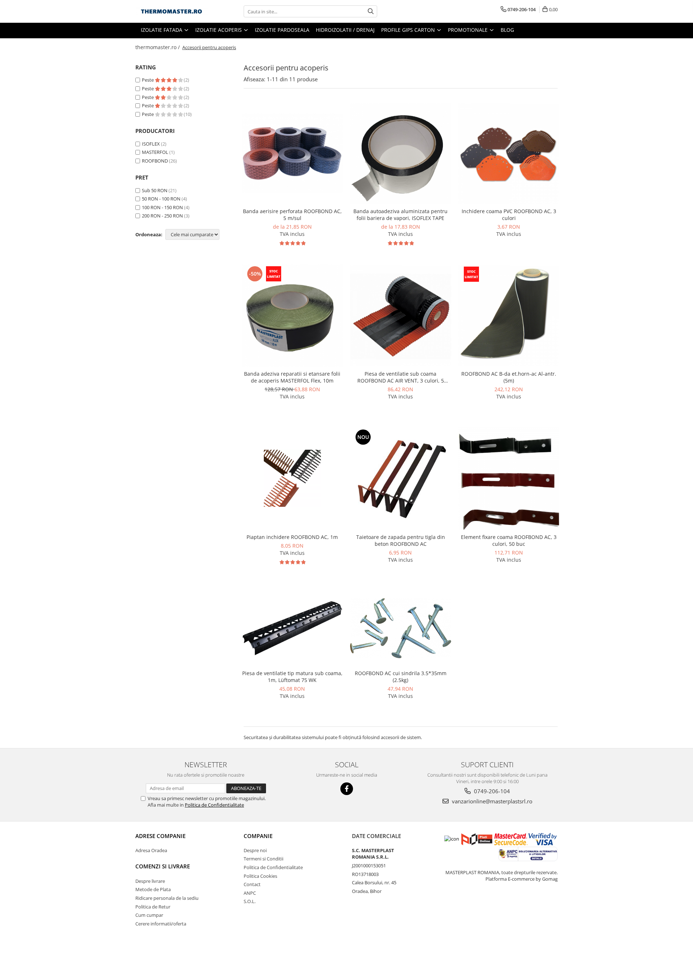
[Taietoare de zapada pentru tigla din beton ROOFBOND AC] (400, 478)
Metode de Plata (153, 889)
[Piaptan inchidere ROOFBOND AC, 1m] (292, 478)
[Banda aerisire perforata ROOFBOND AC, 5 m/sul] (292, 153)
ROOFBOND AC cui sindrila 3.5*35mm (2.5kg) (400, 676)
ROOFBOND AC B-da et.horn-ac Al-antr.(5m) (508, 377)
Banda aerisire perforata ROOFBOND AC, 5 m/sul (292, 214)
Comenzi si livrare (162, 866)
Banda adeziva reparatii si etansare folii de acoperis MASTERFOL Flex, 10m (292, 377)
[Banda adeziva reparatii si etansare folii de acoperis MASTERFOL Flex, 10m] (292, 315)
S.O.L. (250, 901)
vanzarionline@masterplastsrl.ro (491, 801)
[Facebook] (346, 788)
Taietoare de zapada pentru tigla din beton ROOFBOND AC (400, 540)
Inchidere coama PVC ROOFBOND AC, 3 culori (509, 214)
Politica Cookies (260, 876)
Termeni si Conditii (263, 858)
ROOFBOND (155, 160)
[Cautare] (370, 11)
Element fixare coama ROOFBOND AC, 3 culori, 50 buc (509, 540)
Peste (148, 80)
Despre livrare (150, 881)
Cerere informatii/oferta (160, 923)
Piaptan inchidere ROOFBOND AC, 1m (292, 537)
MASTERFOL (155, 152)
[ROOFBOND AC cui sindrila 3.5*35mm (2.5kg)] (400, 628)
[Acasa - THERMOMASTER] (171, 11)
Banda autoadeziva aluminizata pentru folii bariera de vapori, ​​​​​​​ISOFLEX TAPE (400, 214)
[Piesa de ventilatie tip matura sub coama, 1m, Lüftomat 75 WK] (292, 628)
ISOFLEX (151, 144)
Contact (252, 884)
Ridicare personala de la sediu (167, 898)
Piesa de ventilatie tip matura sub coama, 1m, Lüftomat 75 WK (292, 676)
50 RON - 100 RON (161, 198)
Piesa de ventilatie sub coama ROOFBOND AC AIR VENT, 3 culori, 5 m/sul (400, 377)
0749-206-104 (491, 791)
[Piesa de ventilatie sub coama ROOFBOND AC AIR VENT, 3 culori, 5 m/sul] (400, 315)
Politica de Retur (152, 906)
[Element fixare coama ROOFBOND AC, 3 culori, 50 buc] (508, 478)
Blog (507, 29)
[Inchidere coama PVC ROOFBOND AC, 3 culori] (508, 153)
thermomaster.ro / (158, 47)
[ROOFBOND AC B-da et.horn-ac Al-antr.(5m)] (508, 315)
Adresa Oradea (151, 850)
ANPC (250, 893)
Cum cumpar (149, 915)
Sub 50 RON (154, 190)
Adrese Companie (160, 835)
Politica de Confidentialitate (214, 805)
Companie (258, 835)
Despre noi (255, 850)
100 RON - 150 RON (162, 207)
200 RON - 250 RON (162, 215)
